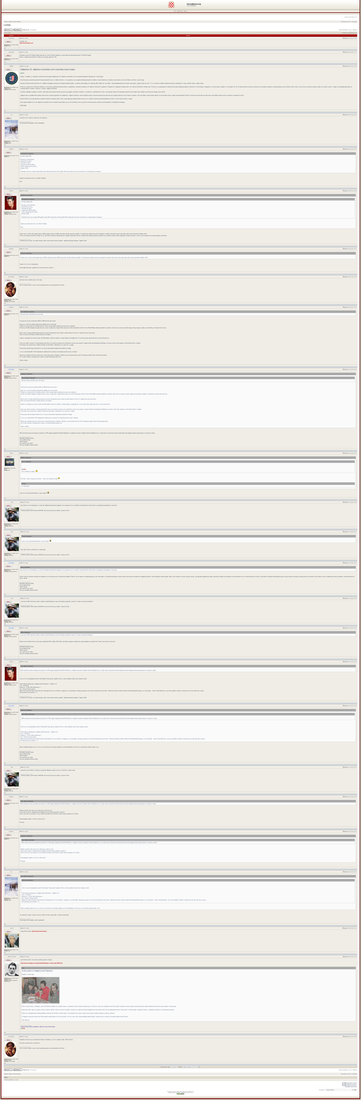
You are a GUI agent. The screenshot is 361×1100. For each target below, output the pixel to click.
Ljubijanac (11, 149)
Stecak (11, 928)
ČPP (175, 11)
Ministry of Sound (12, 956)
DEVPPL (178, 1092)
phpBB (174, 1091)
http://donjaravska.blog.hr (39, 931)
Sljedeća (355, 29)
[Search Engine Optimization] (180, 1094)
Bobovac (11, 190)
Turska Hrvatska (17, 21)
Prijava (185, 11)
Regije (10, 21)
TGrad (11, 453)
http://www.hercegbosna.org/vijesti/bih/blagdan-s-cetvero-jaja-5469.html (42, 963)
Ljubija (7, 25)
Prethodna (345, 29)
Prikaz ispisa (8, 32)
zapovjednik (11, 38)
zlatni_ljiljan (11, 369)
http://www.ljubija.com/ (26, 43)
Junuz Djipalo (11, 276)
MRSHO (11, 66)
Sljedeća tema (353, 32)
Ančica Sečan (190, 1092)
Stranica (341, 29)
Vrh (5, 48)
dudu (12, 502)
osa (11, 114)
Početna (6, 21)
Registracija (179, 11)
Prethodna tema (345, 32)
